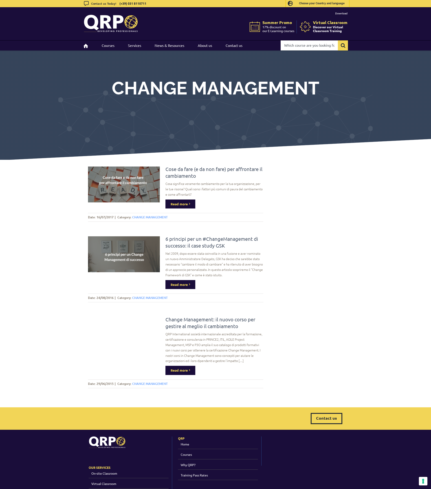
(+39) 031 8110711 (132, 3)
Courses (186, 454)
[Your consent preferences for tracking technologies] (423, 481)
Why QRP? (188, 465)
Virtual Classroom (103, 484)
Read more (179, 204)
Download (341, 13)
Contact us (326, 418)
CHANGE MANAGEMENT (150, 217)
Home (185, 444)
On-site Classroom (104, 473)
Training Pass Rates (194, 475)
